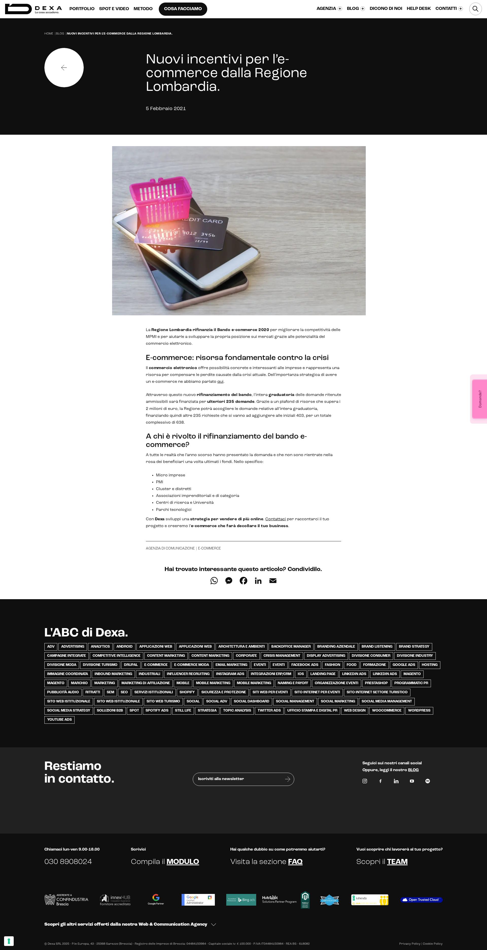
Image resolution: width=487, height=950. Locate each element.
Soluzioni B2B (110, 711)
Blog (60, 33)
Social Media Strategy (68, 711)
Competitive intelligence (117, 656)
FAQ (295, 862)
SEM (110, 692)
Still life (183, 711)
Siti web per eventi (270, 692)
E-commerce (209, 548)
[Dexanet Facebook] (380, 782)
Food (352, 665)
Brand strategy (414, 647)
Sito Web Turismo (163, 701)
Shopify (187, 692)
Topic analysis (237, 711)
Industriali (149, 674)
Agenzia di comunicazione (170, 548)
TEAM (397, 862)
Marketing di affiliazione (145, 683)
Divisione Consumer (371, 656)
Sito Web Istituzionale (68, 701)
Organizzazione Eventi (336, 683)
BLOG (413, 770)
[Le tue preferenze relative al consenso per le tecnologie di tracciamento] (9, 941)
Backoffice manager (291, 647)
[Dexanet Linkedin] (396, 782)
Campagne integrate (66, 656)
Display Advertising (326, 656)
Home (48, 33)
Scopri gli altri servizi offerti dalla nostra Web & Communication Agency (125, 924)
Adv (51, 647)
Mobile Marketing (213, 683)
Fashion (332, 665)
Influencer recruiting (188, 674)
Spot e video (114, 9)
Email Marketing (231, 665)
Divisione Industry (415, 656)
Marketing (104, 683)
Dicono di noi (386, 9)
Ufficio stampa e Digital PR (312, 711)
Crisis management (282, 656)
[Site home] (33, 9)
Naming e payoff (293, 683)
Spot (134, 711)
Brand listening (377, 647)
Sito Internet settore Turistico (377, 692)
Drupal (131, 665)
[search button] (475, 9)
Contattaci (275, 519)
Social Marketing (338, 701)
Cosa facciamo (183, 9)
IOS (301, 674)
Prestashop (376, 683)
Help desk (419, 9)
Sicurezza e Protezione (223, 692)
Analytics (100, 647)
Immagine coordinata (67, 674)
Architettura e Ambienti (241, 647)
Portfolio (82, 9)
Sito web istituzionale (118, 701)
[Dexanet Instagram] (364, 782)
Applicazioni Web (155, 647)
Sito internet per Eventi (317, 692)
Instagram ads (230, 674)
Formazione (374, 665)
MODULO (183, 862)
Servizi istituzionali (153, 692)
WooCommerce (387, 711)
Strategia (207, 711)
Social (193, 701)
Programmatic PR (411, 683)
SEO (124, 692)
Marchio (79, 683)
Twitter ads (269, 711)
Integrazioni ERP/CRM (271, 674)
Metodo (143, 9)
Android (124, 647)
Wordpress (419, 711)
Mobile (183, 683)
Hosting (430, 665)
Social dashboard (251, 701)
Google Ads (404, 665)
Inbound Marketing (113, 674)
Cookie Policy (433, 943)
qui (220, 382)
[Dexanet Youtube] (412, 782)
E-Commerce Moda (191, 665)
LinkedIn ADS (385, 674)
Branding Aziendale (336, 647)
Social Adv (216, 701)
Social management (295, 701)
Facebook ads (304, 665)
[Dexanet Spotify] (427, 782)
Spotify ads (157, 711)
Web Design (355, 711)
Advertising (72, 647)
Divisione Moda (61, 665)
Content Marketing (166, 656)
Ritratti (92, 692)
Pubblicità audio (63, 692)
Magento (412, 674)
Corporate (246, 656)
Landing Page (323, 674)
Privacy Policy (410, 943)
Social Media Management (387, 701)
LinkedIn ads (354, 674)
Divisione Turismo (100, 665)
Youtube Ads (59, 720)
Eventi (260, 665)
